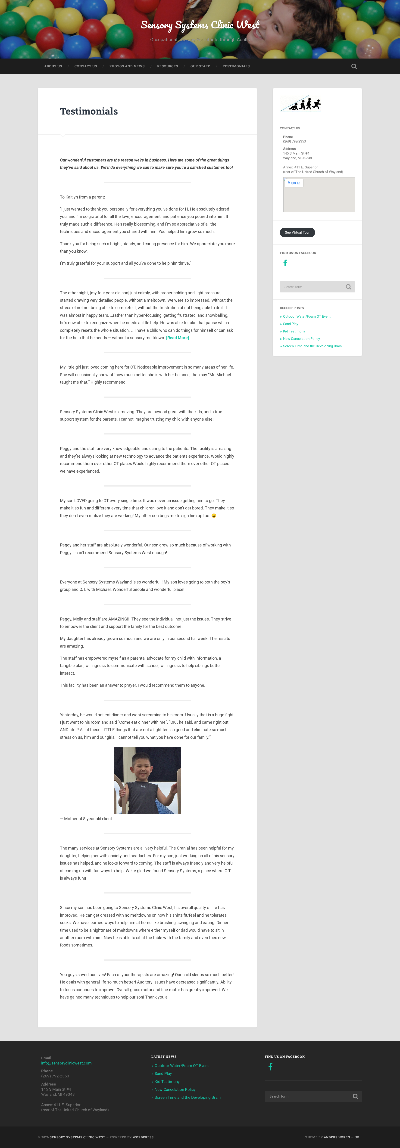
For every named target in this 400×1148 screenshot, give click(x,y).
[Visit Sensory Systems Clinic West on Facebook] (285, 264)
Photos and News (127, 66)
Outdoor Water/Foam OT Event (307, 316)
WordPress (143, 1137)
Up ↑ (358, 1137)
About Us (53, 66)
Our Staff (200, 66)
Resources (167, 66)
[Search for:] (317, 286)
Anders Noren (337, 1137)
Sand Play (290, 324)
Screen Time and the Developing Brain (312, 346)
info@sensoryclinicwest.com (66, 1063)
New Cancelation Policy (301, 339)
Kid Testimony (294, 331)
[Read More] (177, 337)
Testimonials (236, 66)
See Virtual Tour (297, 232)
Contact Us (86, 66)
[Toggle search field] (354, 66)
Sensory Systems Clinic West (200, 24)
